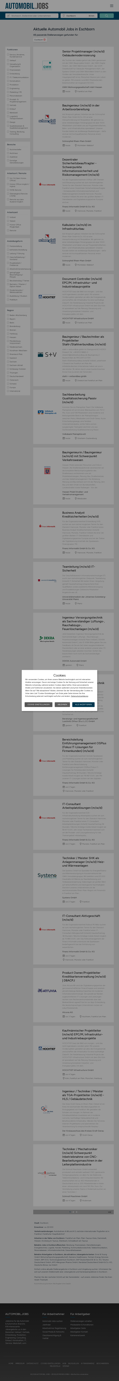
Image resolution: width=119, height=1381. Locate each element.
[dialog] (59, 690)
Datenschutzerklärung (79, 696)
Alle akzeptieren (83, 705)
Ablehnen (62, 705)
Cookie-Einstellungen (39, 705)
